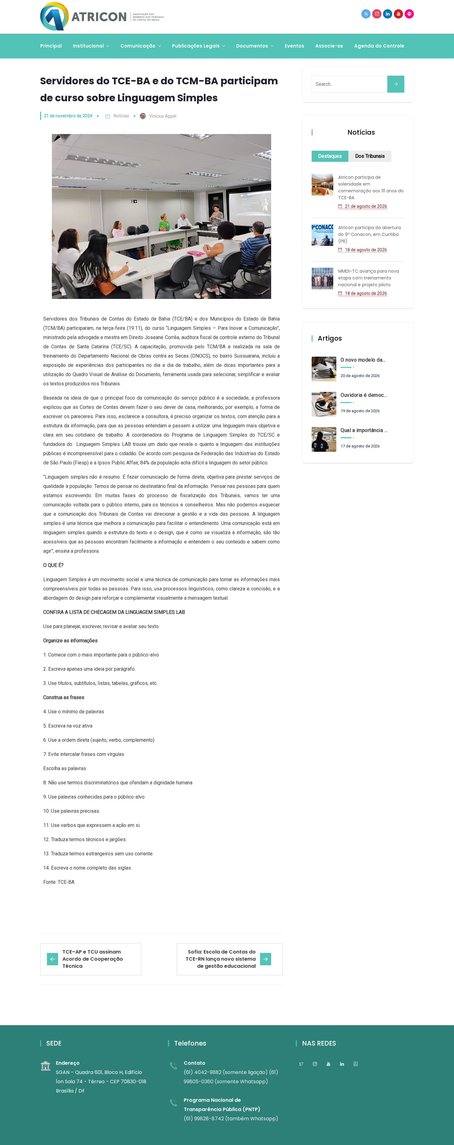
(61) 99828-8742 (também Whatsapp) (231, 1118)
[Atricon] (102, 17)
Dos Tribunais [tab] (370, 156)
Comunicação (137, 46)
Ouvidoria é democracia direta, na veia (364, 395)
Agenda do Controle (379, 46)
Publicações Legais (196, 46)
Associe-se (329, 46)
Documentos (252, 46)
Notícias (121, 115)
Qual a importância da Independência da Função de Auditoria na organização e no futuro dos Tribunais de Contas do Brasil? (364, 430)
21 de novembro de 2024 (68, 115)
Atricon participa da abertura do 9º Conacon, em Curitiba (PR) (369, 234)
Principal (51, 46)
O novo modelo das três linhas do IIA (364, 360)
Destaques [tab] (330, 156)
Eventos (294, 46)
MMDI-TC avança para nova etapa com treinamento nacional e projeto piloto (368, 278)
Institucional (88, 46)
